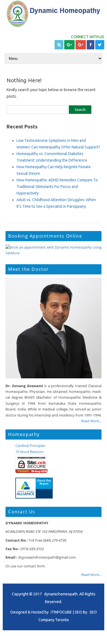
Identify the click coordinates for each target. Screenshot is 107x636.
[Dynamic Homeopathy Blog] (54, 26)
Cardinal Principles (30, 445)
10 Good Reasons (29, 451)
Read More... (91, 420)
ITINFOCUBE (61, 612)
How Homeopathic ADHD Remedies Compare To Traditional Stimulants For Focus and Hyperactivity (57, 186)
